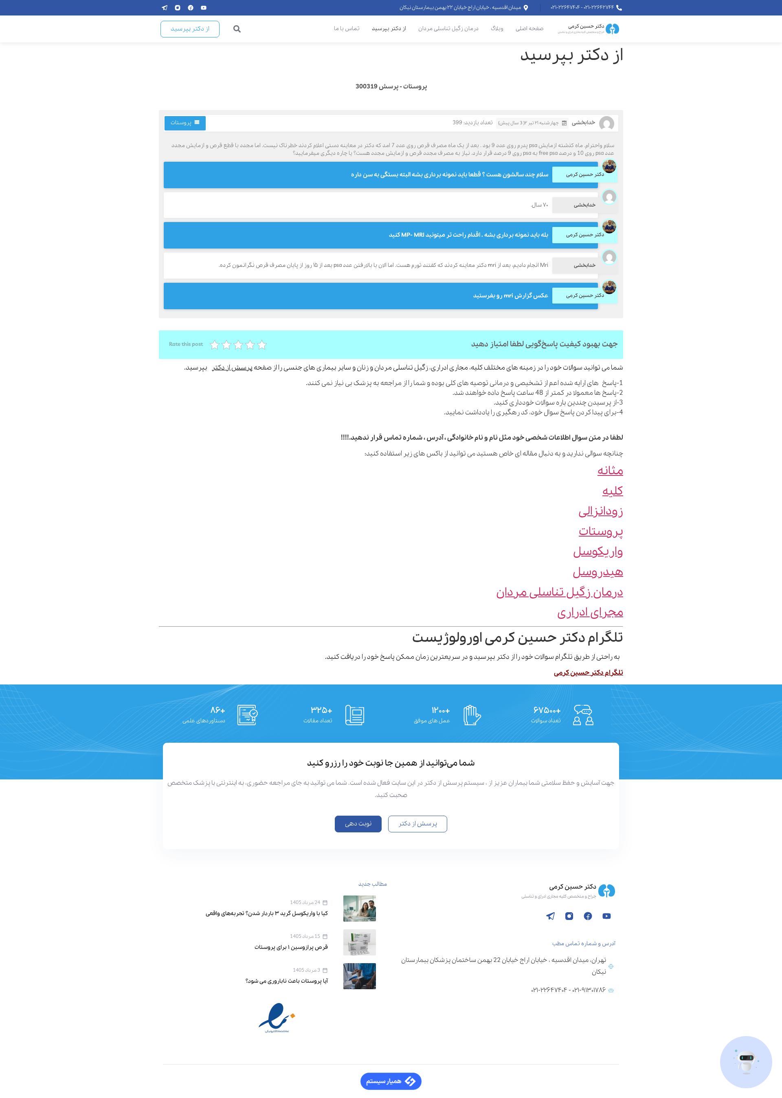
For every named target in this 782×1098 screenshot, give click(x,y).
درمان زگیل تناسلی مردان (448, 29)
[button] (237, 29)
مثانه (610, 471)
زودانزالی (600, 511)
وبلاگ (497, 29)
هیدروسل (598, 572)
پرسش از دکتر (232, 367)
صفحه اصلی (529, 29)
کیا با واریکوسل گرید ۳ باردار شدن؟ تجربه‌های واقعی (267, 914)
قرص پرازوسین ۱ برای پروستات (291, 947)
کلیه (612, 491)
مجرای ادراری (590, 612)
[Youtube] (203, 7)
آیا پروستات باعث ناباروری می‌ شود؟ (287, 981)
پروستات (181, 123)
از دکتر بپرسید (389, 29)
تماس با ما (347, 29)
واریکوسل (598, 551)
